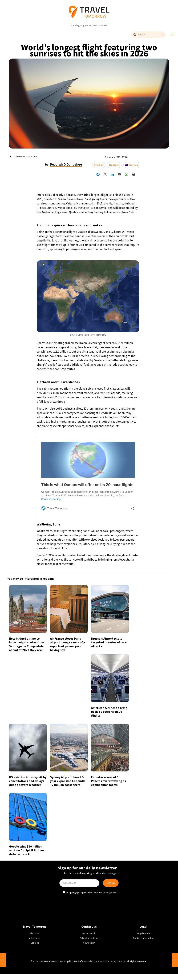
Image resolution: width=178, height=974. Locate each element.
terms (95, 515)
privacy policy (109, 515)
